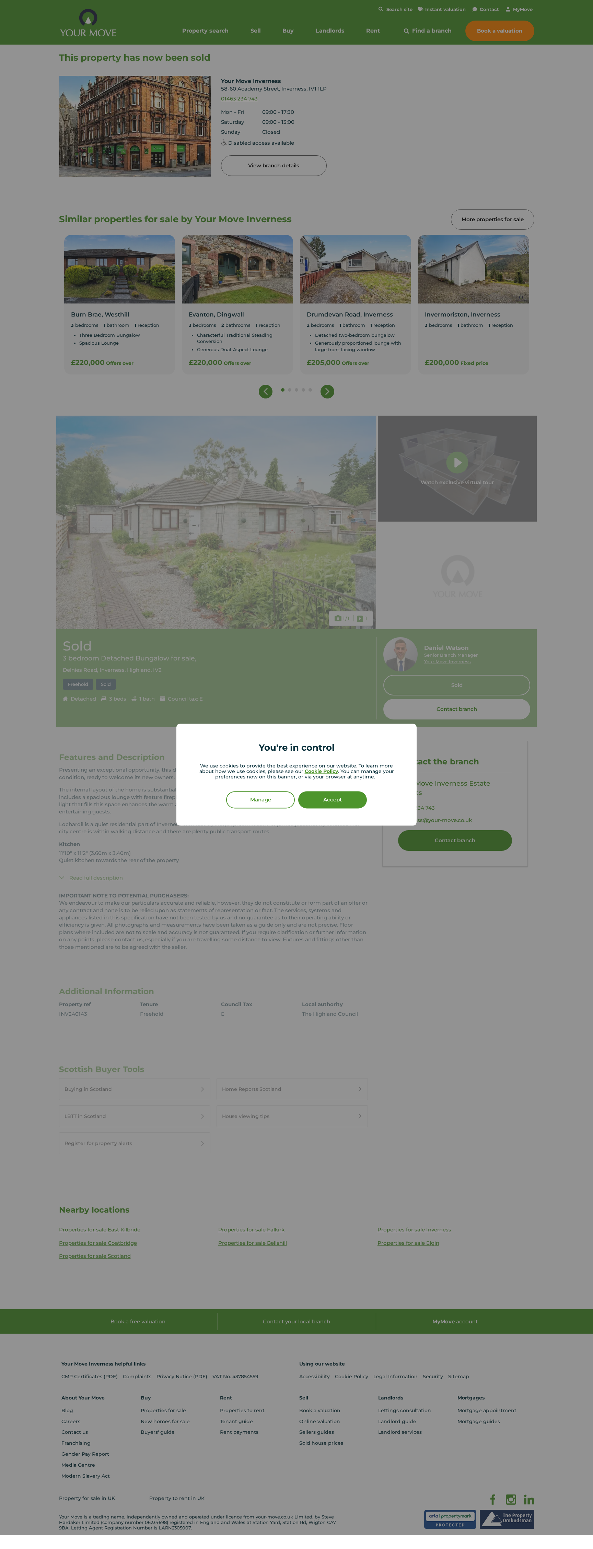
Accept (332, 799)
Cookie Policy (321, 771)
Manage (260, 799)
